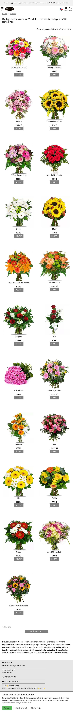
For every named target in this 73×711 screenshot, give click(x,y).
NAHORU (7, 627)
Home (4, 14)
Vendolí (13, 14)
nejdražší (67, 29)
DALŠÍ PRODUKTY (36, 632)
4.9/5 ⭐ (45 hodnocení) (10, 686)
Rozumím (7, 708)
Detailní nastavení (21, 708)
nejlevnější (59, 29)
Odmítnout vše (36, 708)
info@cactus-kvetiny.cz (12, 681)
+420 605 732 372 (10, 677)
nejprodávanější (48, 29)
